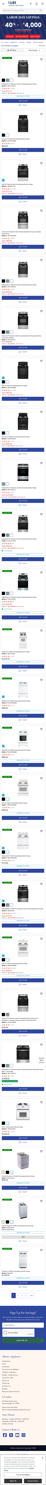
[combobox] (34, 50)
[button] (3, 3)
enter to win (35, 36)
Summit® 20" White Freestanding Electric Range (16, 1271)
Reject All (13, 1481)
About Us (5, 1380)
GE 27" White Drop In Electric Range (12, 1127)
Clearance (6, 1367)
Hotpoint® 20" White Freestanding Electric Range (16, 701)
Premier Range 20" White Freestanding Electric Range (17, 1226)
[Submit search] (40, 10)
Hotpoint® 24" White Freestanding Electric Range (16, 750)
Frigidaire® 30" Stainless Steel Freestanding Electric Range (19, 539)
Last (31, 1295)
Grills (4, 1364)
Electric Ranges (38, 42)
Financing (5, 1383)
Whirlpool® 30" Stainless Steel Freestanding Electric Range (19, 84)
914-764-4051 (12, 1407)
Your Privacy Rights (23, 1475)
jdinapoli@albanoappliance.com (18, 1410)
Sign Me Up (21, 1340)
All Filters (13, 50)
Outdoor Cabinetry (9, 1372)
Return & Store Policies (10, 1391)
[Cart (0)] (42, 3)
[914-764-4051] (36, 3)
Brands (4, 1389)
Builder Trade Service (10, 1375)
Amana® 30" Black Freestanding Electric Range (16, 139)
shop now (9, 36)
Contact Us (6, 1386)
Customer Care (7, 1378)
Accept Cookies (33, 1481)
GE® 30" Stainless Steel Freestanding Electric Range (17, 184)
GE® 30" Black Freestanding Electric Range (14, 385)
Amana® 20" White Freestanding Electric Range (16, 652)
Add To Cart (23, 101)
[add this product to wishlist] (41, 59)
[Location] (30, 3)
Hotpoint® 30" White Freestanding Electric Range (16, 856)
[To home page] (16, 3)
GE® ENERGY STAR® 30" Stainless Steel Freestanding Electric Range (22, 909)
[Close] (42, 1458)
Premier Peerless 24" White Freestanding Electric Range (18, 1176)
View (23, 1237)
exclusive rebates (22, 36)
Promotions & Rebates (10, 1369)
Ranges (29, 42)
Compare (24, 105)
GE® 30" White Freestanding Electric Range (14, 803)
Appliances (13, 42)
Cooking (21, 42)
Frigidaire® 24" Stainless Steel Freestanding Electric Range (19, 488)
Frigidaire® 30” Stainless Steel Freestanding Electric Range (19, 597)
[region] (23, 1470)
